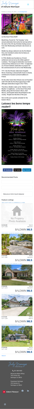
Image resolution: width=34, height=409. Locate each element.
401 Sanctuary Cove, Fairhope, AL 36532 (12, 263)
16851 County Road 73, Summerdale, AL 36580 (13, 202)
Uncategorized (23, 11)
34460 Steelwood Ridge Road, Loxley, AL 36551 (14, 325)
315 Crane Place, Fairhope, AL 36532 (11, 294)
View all (3, 355)
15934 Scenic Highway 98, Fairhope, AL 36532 (13, 233)
